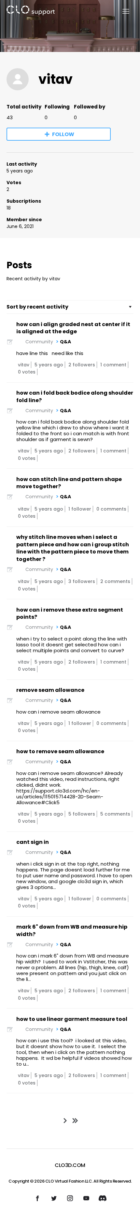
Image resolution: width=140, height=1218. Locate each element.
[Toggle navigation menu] (121, 12)
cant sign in (32, 842)
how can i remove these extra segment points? (69, 613)
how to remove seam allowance (60, 751)
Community (39, 341)
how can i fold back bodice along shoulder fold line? (74, 396)
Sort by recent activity (37, 307)
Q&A (65, 341)
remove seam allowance (50, 690)
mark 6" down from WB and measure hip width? (71, 930)
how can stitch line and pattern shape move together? (69, 483)
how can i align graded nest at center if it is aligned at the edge (73, 328)
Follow (63, 134)
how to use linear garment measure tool (71, 1019)
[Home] (31, 12)
